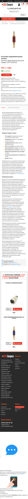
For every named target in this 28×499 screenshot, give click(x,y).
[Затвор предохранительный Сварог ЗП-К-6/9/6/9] (14, 333)
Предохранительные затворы (17, 23)
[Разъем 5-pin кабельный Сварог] (14, 299)
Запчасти (11, 21)
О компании (10, 1)
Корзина (17, 359)
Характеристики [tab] (13, 107)
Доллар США (18, 408)
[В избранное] (14, 75)
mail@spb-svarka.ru (14, 11)
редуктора (11, 206)
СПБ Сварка (4, 21)
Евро (16, 410)
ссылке (22, 473)
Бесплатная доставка (19, 1)
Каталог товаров (8, 19)
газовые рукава (20, 173)
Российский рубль (20, 407)
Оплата (16, 364)
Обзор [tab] (3, 107)
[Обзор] (7, 309)
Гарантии (17, 366)
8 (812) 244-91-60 (12, 262)
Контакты (17, 368)
